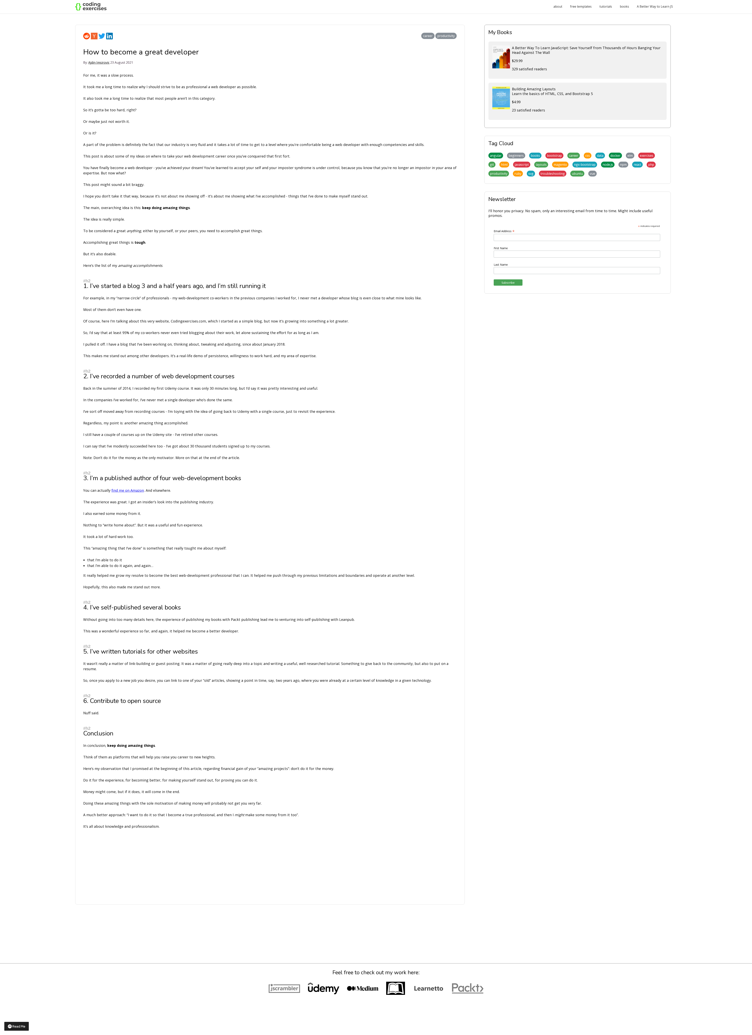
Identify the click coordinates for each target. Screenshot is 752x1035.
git (492, 164)
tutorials (605, 6)
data (600, 155)
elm (630, 155)
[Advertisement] (200, 862)
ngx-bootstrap (585, 164)
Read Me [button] (18, 1026)
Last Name (501, 264)
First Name (501, 248)
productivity (446, 36)
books (624, 6)
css (587, 155)
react (637, 164)
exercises (646, 155)
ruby (517, 173)
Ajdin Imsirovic (98, 62)
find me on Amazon (127, 490)
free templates (581, 6)
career (428, 36)
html (504, 164)
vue (592, 173)
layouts (541, 164)
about (557, 6)
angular (496, 155)
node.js (608, 164)
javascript (522, 164)
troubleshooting (552, 173)
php (651, 164)
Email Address (504, 231)
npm (623, 164)
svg (530, 173)
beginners (516, 155)
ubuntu (577, 173)
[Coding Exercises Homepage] (91, 9)
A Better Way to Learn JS (655, 6)
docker (615, 155)
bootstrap (554, 155)
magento (560, 164)
